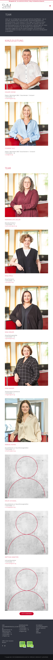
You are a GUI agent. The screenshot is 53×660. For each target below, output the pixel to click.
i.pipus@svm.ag (9, 282)
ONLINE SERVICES (40, 628)
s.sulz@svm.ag (9, 154)
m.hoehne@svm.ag (10, 451)
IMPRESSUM (32, 657)
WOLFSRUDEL (45, 657)
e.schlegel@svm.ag (10, 507)
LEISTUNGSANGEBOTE (42, 626)
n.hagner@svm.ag (10, 394)
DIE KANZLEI (39, 625)
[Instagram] (4, 645)
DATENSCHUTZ (38, 657)
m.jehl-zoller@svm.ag (11, 226)
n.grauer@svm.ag (9, 338)
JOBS (37, 631)
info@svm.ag (5, 636)
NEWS (37, 630)
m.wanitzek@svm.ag (10, 563)
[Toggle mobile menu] (50, 6)
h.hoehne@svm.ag (10, 98)
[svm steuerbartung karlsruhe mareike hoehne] (26, 399)
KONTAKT (38, 633)
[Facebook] (2, 645)
